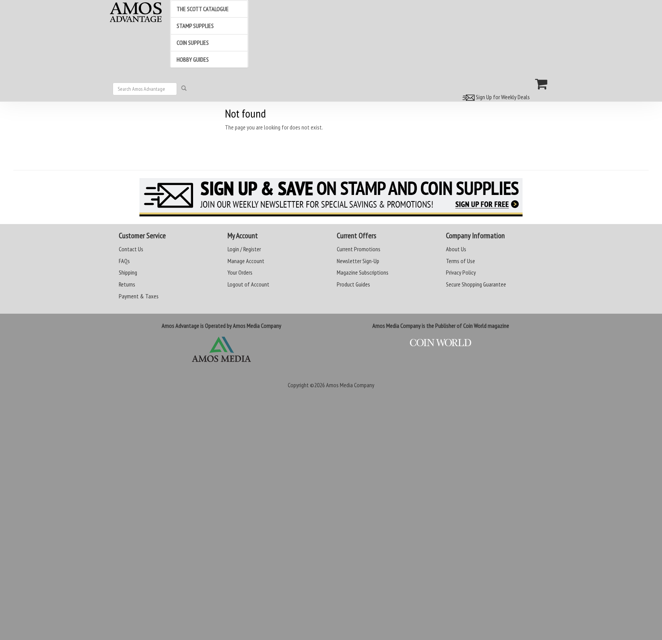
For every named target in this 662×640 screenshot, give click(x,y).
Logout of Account (248, 284)
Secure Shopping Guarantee (476, 284)
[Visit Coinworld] (441, 342)
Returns (127, 284)
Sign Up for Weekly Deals (502, 97)
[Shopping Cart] (541, 84)
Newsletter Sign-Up (358, 261)
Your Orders (240, 272)
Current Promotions (358, 249)
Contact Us (131, 249)
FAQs (124, 261)
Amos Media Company (350, 385)
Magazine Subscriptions (362, 272)
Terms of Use (460, 261)
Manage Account (246, 261)
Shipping (128, 272)
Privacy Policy (461, 272)
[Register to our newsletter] (331, 197)
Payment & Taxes (139, 296)
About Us (456, 249)
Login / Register (244, 249)
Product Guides (353, 284)
